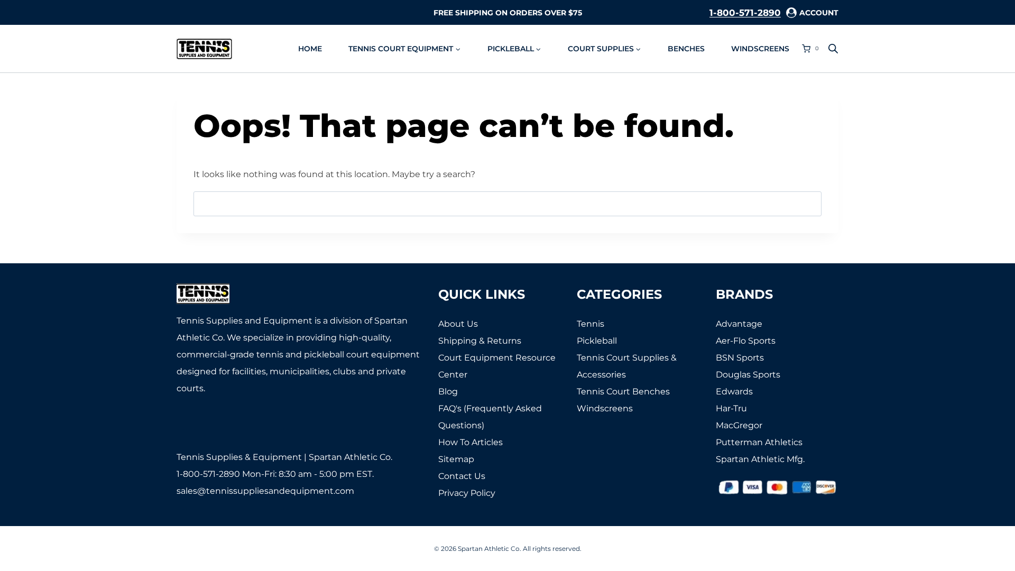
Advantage (739, 324)
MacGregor (739, 425)
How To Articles (470, 442)
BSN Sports (740, 358)
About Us (458, 324)
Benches (686, 48)
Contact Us (461, 476)
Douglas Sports (748, 375)
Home (310, 48)
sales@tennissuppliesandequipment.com (265, 491)
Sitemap (456, 459)
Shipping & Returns (479, 341)
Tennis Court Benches (623, 391)
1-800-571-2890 (745, 12)
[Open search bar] (833, 48)
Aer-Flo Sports (746, 341)
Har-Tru (731, 408)
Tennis (590, 324)
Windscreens (760, 48)
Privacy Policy (466, 493)
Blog (448, 391)
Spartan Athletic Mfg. (760, 459)
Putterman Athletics (759, 442)
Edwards (734, 391)
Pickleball (597, 341)
